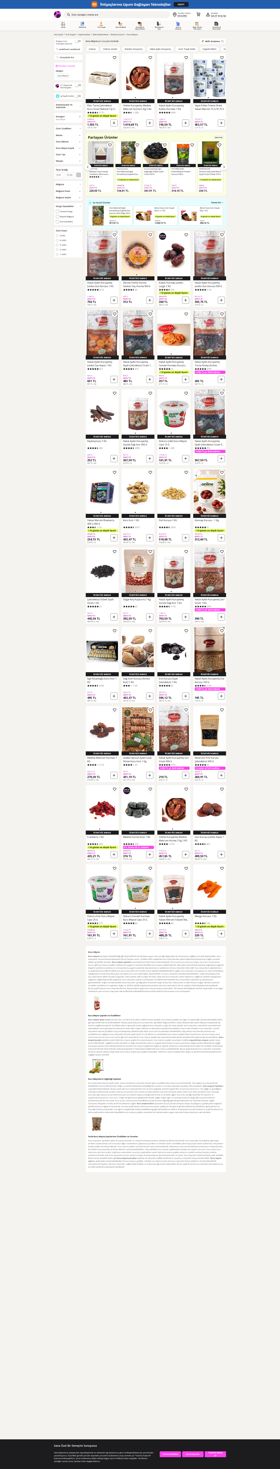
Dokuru (92, 49)
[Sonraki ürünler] (224, 167)
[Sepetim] (198, 14)
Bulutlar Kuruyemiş (133, 49)
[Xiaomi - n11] (140, 4)
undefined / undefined (69, 49)
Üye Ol (214, 15)
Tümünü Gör (216, 203)
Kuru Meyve (132, 34)
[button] (99, 97)
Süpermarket (84, 34)
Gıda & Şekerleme (100, 34)
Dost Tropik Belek (186, 49)
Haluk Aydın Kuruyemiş (160, 49)
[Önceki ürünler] (87, 167)
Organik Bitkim (209, 49)
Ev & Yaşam (71, 34)
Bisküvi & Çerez (118, 34)
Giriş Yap (222, 15)
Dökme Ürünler (110, 49)
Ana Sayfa (58, 34)
